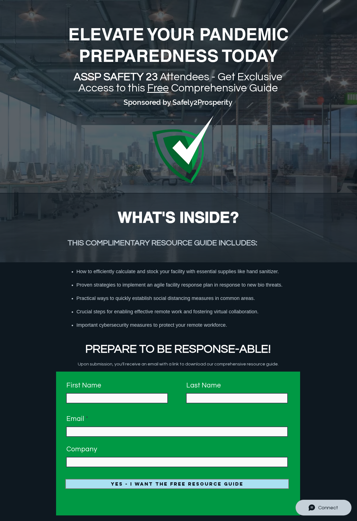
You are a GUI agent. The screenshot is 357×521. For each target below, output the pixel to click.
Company (81, 449)
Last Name (203, 385)
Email (75, 418)
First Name (83, 385)
